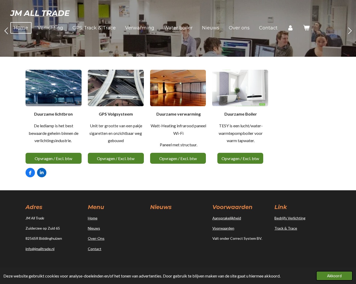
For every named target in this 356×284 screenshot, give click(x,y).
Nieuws (94, 228)
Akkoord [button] (334, 276)
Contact (94, 249)
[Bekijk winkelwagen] (306, 28)
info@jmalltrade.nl (40, 249)
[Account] (290, 28)
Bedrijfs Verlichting (289, 218)
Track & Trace (285, 228)
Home (92, 218)
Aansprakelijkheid (226, 218)
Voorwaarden (223, 228)
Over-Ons (96, 238)
